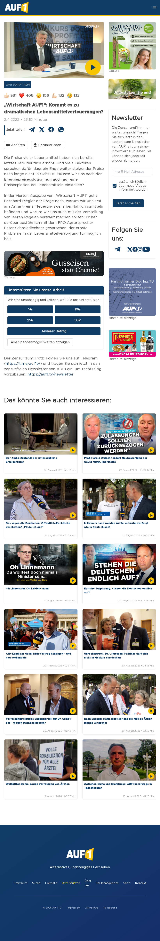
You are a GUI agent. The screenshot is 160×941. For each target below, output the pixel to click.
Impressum (74, 908)
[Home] (16, 7)
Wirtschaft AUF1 (18, 85)
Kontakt (141, 883)
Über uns (88, 883)
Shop (126, 883)
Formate (51, 883)
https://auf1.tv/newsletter (51, 374)
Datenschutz (92, 908)
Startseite (21, 883)
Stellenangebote (107, 883)
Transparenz (110, 908)
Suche (36, 883)
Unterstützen (71, 883)
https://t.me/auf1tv (23, 364)
